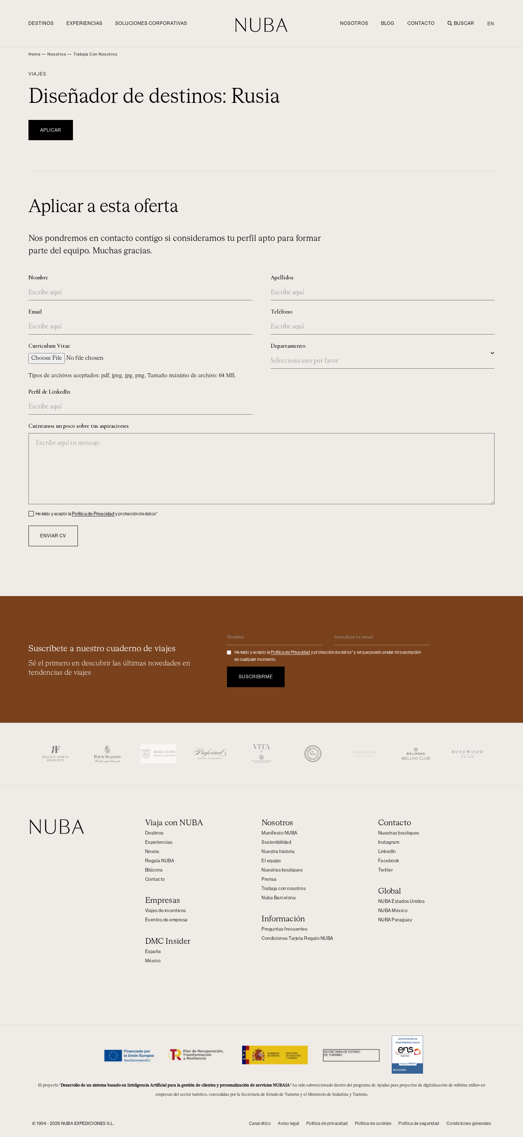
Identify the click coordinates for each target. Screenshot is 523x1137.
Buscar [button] (464, 23)
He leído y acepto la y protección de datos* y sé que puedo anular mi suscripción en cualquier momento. (327, 656)
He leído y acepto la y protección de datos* (96, 513)
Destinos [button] (41, 23)
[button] (95, 54)
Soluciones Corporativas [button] (151, 23)
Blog (388, 23)
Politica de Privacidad (93, 513)
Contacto (421, 23)
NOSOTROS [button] (354, 23)
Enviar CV (53, 535)
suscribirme (256, 676)
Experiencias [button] (84, 23)
